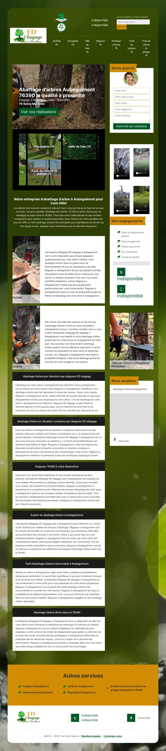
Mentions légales (91, 736)
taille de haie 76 (87, 46)
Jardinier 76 (56, 42)
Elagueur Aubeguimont (36, 686)
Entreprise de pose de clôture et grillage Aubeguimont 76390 (128, 688)
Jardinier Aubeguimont (80, 686)
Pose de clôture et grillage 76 (146, 48)
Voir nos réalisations (38, 112)
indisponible (100, 20)
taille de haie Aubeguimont (38, 692)
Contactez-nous (113, 736)
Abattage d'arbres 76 (116, 44)
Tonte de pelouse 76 (132, 46)
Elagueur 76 (100, 42)
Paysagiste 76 (72, 42)
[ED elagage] (28, 35)
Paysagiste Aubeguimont (81, 692)
